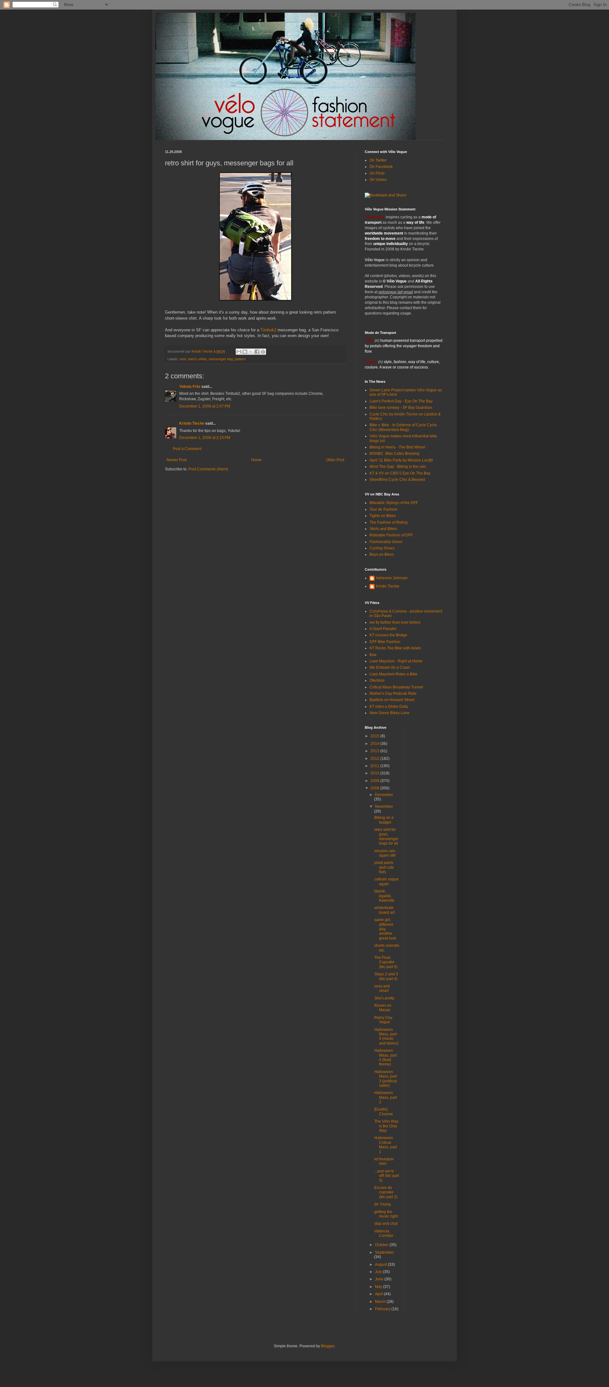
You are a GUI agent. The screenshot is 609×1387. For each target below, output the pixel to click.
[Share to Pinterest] (263, 351)
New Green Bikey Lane (389, 713)
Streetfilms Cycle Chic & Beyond (397, 479)
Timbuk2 (268, 330)
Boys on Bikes (382, 554)
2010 (375, 773)
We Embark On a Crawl (390, 667)
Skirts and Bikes (383, 529)
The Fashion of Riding (389, 522)
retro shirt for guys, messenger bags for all (386, 836)
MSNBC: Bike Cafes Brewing (394, 453)
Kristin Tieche (191, 423)
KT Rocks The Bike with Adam (395, 648)
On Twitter (378, 160)
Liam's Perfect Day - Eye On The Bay (401, 401)
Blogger (327, 1346)
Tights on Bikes (383, 516)
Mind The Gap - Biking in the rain (398, 466)
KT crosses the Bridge (388, 635)
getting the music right (386, 1214)
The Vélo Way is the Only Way (386, 1126)
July (379, 1272)
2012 (375, 758)
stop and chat (385, 1223)
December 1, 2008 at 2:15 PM (204, 437)
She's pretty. (384, 998)
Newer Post (177, 460)
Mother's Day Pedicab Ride (393, 693)
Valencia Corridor (383, 1233)
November (384, 806)
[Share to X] (251, 351)
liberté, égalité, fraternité (384, 896)
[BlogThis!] (245, 351)
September (384, 1252)
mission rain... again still (386, 853)
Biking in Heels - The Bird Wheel (397, 447)
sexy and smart (382, 988)
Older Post (335, 460)
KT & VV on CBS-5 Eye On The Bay (400, 473)
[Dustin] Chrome (383, 1111)
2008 (375, 788)
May (379, 1286)
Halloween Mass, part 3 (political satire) (385, 1079)
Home (256, 460)
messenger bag (221, 359)
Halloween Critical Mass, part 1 (385, 1145)
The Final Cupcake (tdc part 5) (385, 962)
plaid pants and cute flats (384, 867)
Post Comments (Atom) (208, 469)
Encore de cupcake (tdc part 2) (385, 1192)
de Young (382, 1204)
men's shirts (197, 359)
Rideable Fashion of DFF (391, 535)
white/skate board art (384, 910)
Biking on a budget (384, 819)
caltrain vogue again (386, 881)
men (183, 359)
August (381, 1264)
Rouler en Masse (382, 1007)
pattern (240, 359)
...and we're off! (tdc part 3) (386, 1176)
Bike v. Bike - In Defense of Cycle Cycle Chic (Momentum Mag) (403, 427)
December (384, 795)
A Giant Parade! (383, 629)
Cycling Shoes (382, 548)
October (382, 1245)
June (379, 1279)
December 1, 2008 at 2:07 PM (204, 406)
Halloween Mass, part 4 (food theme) (385, 1057)
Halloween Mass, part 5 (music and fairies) (386, 1036)
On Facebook (381, 166)
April (379, 1294)
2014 (375, 743)
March (381, 1301)
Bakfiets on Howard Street (392, 700)
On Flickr (377, 173)
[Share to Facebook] (257, 351)
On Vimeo (378, 179)
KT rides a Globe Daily (389, 706)
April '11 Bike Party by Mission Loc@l (401, 460)
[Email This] (239, 351)
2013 (375, 751)
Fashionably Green (386, 542)
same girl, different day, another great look (385, 929)
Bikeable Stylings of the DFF (394, 503)
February (383, 1309)
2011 (375, 766)
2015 (375, 736)
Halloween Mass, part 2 (385, 1097)
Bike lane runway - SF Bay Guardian (401, 407)
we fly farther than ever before (395, 622)
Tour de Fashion (383, 509)
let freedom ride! (384, 1161)
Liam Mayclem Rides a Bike (393, 674)
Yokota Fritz (189, 386)
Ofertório (377, 680)
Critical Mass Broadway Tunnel (396, 687)
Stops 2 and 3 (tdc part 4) (386, 976)
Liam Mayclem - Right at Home (396, 661)
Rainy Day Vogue (383, 1019)
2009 (375, 781)
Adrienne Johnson (392, 578)
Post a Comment (187, 449)
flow (373, 655)
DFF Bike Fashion (385, 642)
